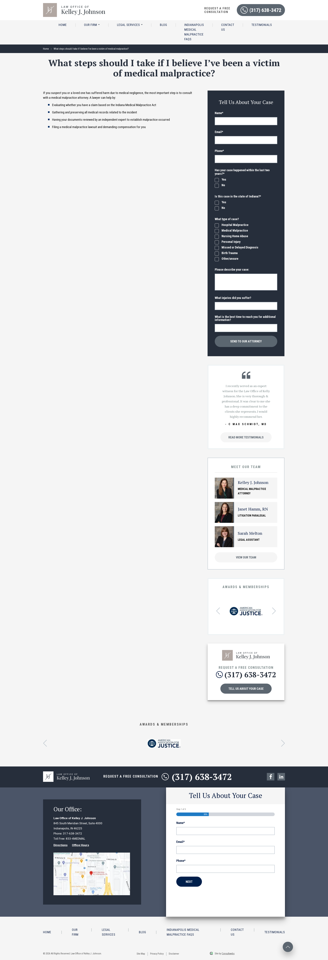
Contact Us (227, 27)
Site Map (141, 953)
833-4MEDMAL (75, 838)
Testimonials (261, 25)
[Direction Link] (91, 855)
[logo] (74, 4)
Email (219, 132)
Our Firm (91, 25)
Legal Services (129, 25)
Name (219, 113)
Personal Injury (231, 241)
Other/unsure (230, 258)
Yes (224, 179)
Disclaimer (174, 953)
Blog (163, 25)
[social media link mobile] (270, 776)
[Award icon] (246, 609)
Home (63, 25)
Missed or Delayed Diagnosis (240, 247)
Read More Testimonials (246, 437)
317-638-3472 (72, 833)
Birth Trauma (230, 253)
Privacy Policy (157, 953)
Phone (219, 150)
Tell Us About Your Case (246, 688)
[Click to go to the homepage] (246, 651)
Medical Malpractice (235, 230)
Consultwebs (228, 953)
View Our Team (246, 557)
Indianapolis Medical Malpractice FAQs (194, 32)
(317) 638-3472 (265, 10)
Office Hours (80, 845)
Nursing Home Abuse (235, 236)
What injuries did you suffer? (233, 297)
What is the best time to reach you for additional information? (245, 318)
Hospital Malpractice (235, 224)
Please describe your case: (232, 269)
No (223, 185)
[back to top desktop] (288, 947)
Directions (60, 845)
